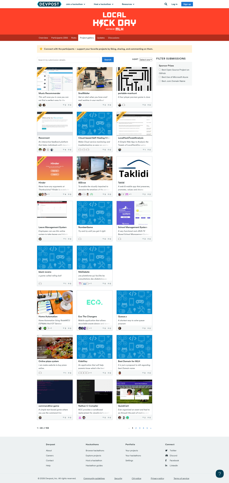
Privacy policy (157, 478)
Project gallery (87, 37)
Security (118, 478)
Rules (73, 37)
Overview (43, 37)
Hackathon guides (94, 465)
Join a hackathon (74, 4)
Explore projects (93, 455)
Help (48, 465)
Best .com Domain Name (173, 81)
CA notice (136, 478)
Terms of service (181, 478)
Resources (127, 4)
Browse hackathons (95, 450)
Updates (101, 37)
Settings (129, 460)
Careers (50, 455)
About (49, 450)
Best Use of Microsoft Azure (175, 77)
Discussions (113, 37)
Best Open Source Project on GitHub (174, 71)
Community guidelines (94, 478)
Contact (50, 460)
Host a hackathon (102, 4)
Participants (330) (59, 37)
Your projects (131, 450)
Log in (174, 4)
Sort (135, 59)
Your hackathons (133, 455)
